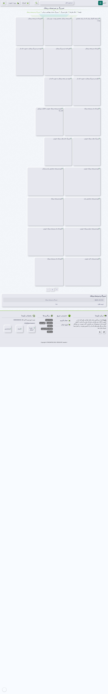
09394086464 (17, 320)
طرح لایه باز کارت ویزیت (47, 328)
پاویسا (79, 12)
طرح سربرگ (64, 12)
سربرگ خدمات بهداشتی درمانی (50, 12)
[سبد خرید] (4, 3)
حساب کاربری (64, 320)
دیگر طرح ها (73, 12)
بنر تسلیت (50, 325)
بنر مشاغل (50, 331)
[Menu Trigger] (100, 3)
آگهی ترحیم (42, 323)
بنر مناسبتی (49, 323)
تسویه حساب (64, 324)
